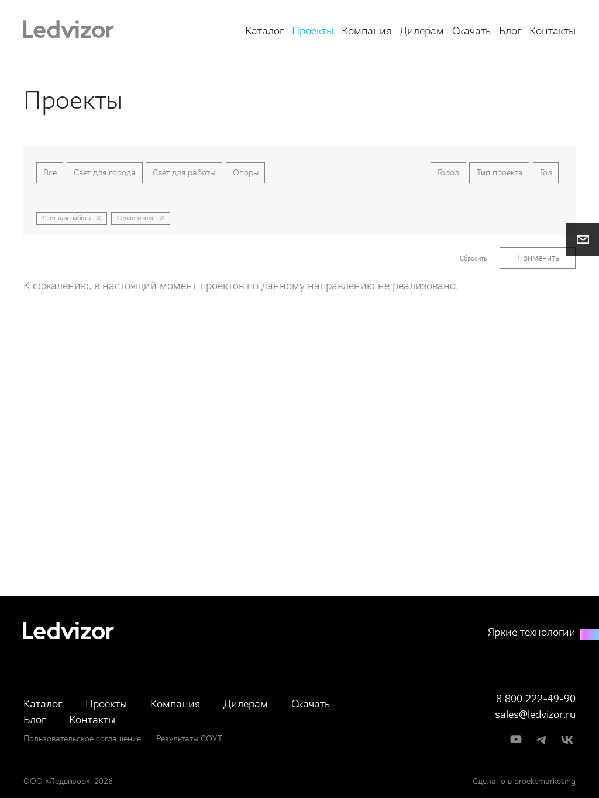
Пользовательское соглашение (82, 738)
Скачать (471, 31)
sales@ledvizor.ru (535, 714)
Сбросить (473, 258)
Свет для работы (184, 172)
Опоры (246, 172)
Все (50, 172)
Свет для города (105, 172)
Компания (366, 31)
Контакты (552, 31)
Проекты (312, 31)
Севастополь (135, 218)
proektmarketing (545, 781)
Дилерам (422, 31)
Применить (538, 257)
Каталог (264, 31)
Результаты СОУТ (189, 738)
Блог (510, 31)
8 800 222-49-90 (536, 699)
